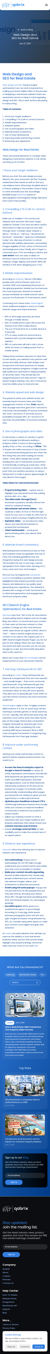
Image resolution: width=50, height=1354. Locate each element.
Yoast (18, 675)
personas (21, 194)
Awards (6, 1269)
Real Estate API (10, 1305)
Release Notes (10, 1298)
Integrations (8, 1302)
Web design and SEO (12, 85)
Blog (5, 1312)
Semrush (7, 615)
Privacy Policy (9, 1328)
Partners (7, 1279)
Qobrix (8, 933)
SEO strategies (31, 657)
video (19, 496)
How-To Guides (10, 1295)
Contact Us (8, 1283)
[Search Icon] (25, 982)
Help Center (10, 1291)
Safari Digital (37, 303)
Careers (6, 1276)
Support (6, 1309)
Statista (19, 279)
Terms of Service (11, 1324)
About (5, 1272)
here (36, 945)
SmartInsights (9, 705)
